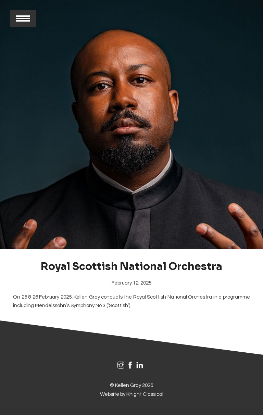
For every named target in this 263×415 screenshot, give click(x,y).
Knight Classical (144, 394)
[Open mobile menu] (23, 18)
